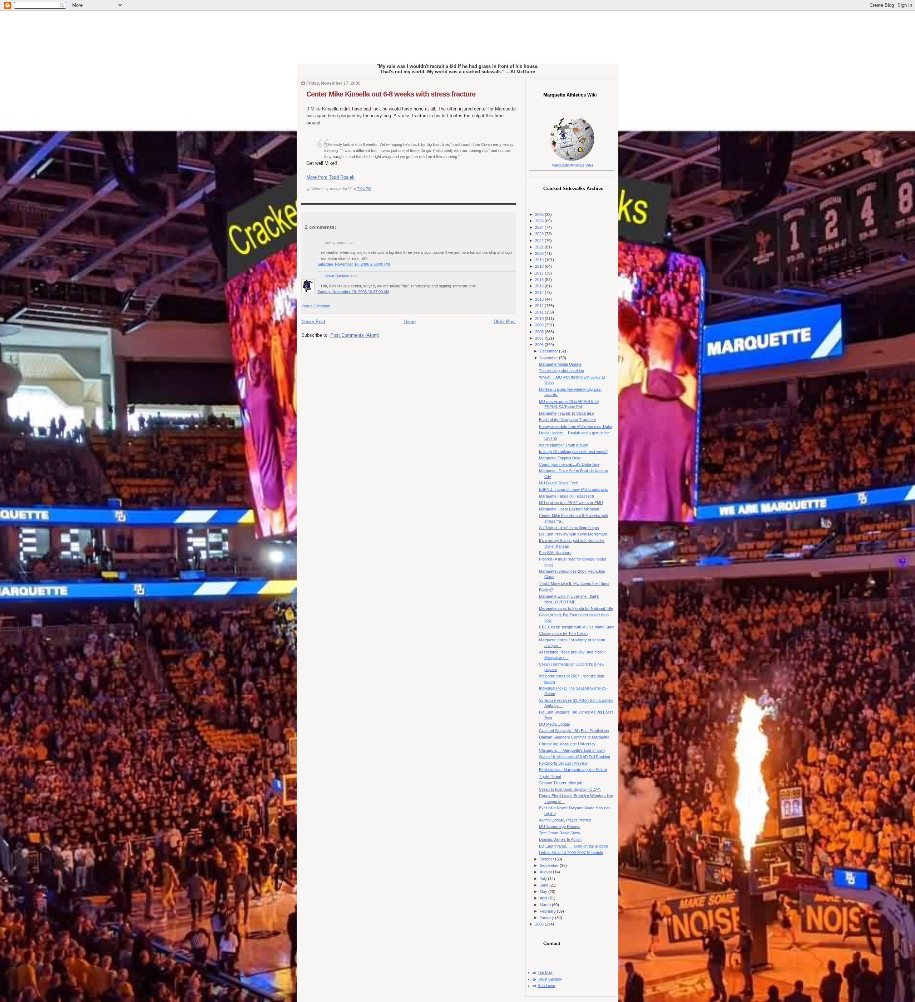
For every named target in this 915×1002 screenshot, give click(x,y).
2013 (540, 299)
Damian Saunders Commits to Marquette (574, 737)
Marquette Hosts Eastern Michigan (569, 509)
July (544, 879)
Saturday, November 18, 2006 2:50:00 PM (353, 264)
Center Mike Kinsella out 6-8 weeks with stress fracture (390, 94)
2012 (540, 305)
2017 (540, 273)
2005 (540, 924)
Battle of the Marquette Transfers (567, 420)
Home (410, 321)
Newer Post (313, 321)
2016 (540, 279)
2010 (540, 318)
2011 (540, 312)
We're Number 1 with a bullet (563, 445)
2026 (540, 214)
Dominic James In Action (560, 839)
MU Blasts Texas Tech (558, 483)
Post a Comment (315, 306)
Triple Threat (550, 776)
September (550, 865)
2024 (540, 227)
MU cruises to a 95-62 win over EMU (571, 502)
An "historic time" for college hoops (569, 527)
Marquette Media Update (560, 364)
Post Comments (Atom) (354, 335)
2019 (540, 260)
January (547, 917)
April (544, 898)
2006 (540, 344)
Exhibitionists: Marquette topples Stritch (573, 769)
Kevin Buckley (337, 276)
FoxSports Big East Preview (563, 763)
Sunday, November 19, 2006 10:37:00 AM (353, 292)
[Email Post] (373, 189)
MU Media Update (554, 724)
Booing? (546, 590)
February (548, 911)
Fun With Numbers (555, 553)
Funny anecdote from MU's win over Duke (575, 426)
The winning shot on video (561, 371)
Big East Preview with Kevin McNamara (573, 534)
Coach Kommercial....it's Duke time (569, 464)
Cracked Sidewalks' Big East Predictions (574, 731)
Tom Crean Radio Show (559, 833)
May (544, 891)
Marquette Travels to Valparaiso (566, 413)
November (549, 358)
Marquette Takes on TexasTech (566, 496)
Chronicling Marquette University (567, 744)
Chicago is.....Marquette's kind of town (572, 750)
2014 (540, 292)
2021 (540, 247)
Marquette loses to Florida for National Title (576, 608)
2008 (540, 332)
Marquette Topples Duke (560, 458)
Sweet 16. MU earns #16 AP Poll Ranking (574, 757)
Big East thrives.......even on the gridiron (573, 846)
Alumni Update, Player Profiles (565, 820)
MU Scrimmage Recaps (559, 826)
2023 (540, 234)
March (546, 905)
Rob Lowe (546, 985)
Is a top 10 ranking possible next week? (573, 451)
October (547, 859)
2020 (540, 253)
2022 (540, 240)
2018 (540, 266)
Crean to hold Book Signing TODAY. (570, 789)
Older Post (505, 321)
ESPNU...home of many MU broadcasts (573, 489)
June (544, 885)
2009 (540, 325)
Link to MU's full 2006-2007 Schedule (571, 852)
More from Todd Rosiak (330, 177)
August (546, 872)
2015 (540, 286)
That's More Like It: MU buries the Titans (574, 583)
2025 (540, 221)
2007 (540, 338)
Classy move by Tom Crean (563, 633)
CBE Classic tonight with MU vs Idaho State (576, 627)
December (549, 351)
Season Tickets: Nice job (560, 783)
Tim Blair (545, 972)
